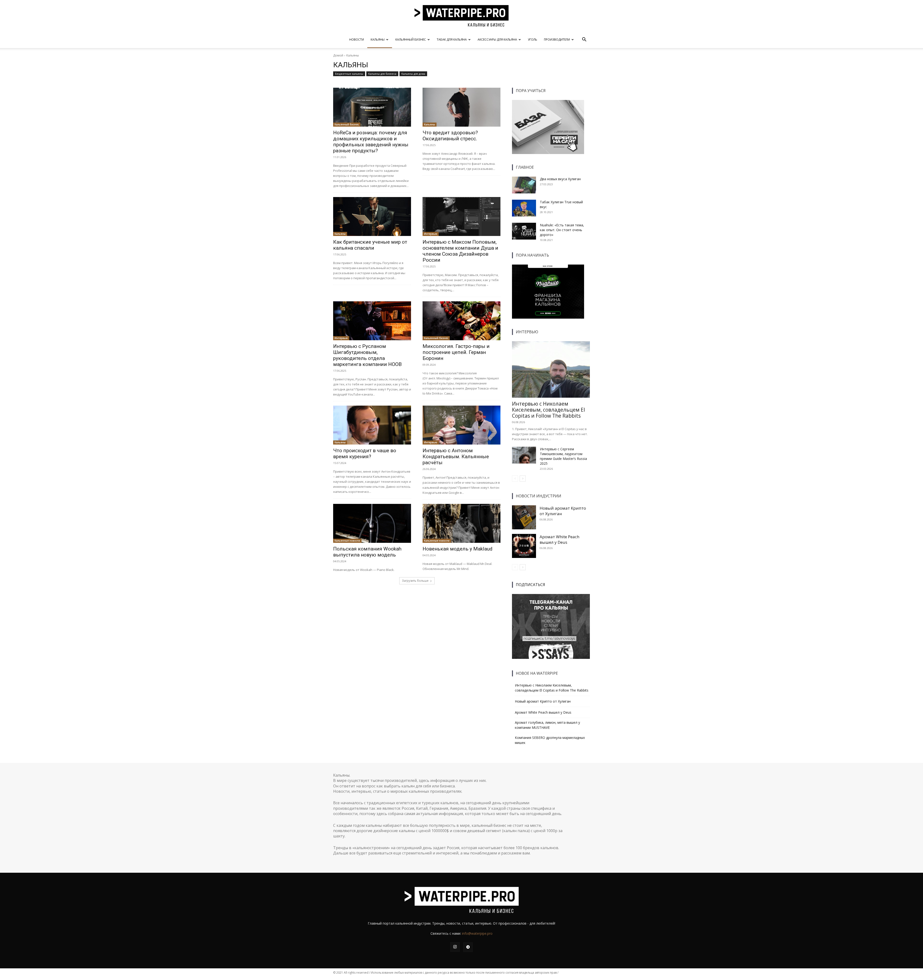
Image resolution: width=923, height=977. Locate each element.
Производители (557, 39)
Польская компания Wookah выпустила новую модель (367, 552)
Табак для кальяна (452, 39)
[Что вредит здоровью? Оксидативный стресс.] (461, 107)
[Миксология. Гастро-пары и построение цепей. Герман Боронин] (461, 320)
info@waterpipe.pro (477, 933)
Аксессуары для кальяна (497, 39)
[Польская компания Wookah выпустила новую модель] (372, 523)
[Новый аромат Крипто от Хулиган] (524, 517)
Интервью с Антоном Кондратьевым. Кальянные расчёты (456, 456)
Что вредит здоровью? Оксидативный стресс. (450, 136)
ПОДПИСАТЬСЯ (530, 584)
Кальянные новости (347, 540)
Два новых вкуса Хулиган (560, 179)
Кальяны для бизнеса (382, 73)
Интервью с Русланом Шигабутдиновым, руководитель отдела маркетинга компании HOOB (367, 355)
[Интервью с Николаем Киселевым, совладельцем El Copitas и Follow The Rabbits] (551, 369)
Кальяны (378, 39)
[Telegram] (468, 947)
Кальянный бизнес (410, 39)
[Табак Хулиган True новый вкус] (524, 208)
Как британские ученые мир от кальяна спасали (370, 245)
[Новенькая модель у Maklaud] (461, 523)
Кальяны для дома (413, 73)
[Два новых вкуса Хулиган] (524, 185)
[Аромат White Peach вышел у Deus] (524, 546)
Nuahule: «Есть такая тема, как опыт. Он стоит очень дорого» (562, 230)
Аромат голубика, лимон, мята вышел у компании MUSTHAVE (547, 725)
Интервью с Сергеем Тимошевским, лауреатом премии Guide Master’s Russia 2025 (563, 456)
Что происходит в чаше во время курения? (364, 453)
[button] (584, 40)
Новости (356, 39)
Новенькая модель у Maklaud (458, 549)
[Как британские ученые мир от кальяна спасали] (372, 216)
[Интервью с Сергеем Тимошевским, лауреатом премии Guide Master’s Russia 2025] (524, 455)
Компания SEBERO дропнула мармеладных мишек (550, 740)
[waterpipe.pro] (461, 16)
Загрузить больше (415, 581)
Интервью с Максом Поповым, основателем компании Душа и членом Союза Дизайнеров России (460, 251)
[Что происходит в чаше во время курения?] (372, 425)
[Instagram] (455, 947)
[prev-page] (515, 479)
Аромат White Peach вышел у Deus (559, 539)
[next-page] (523, 479)
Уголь (532, 39)
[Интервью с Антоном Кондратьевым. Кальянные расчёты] (461, 425)
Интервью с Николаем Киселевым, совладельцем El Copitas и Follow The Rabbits (548, 409)
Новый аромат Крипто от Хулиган (543, 701)
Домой (338, 55)
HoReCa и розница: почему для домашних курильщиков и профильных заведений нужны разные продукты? (370, 142)
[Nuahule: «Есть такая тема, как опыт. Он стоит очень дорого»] (524, 231)
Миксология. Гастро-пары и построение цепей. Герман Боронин (456, 352)
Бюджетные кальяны (349, 73)
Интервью (430, 233)
